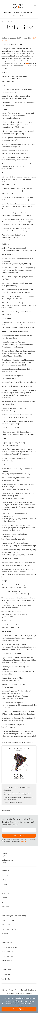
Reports (5, 934)
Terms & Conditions (28, 990)
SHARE (7, 811)
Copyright (20, 993)
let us (27, 63)
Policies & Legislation (10, 929)
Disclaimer (10, 993)
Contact (29, 993)
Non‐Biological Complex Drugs (14, 916)
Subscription (7, 974)
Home (4, 22)
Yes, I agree (19, 1009)
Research (5, 884)
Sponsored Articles (9, 947)
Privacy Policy (23, 841)
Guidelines (6, 925)
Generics (5, 871)
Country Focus (8, 920)
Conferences (7, 943)
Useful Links (11, 22)
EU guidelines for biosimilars (13, 802)
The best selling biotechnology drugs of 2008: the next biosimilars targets (17, 794)
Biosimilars (6, 893)
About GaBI (7, 790)
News (4, 880)
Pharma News (7, 956)
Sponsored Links (8, 952)
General (5, 875)
